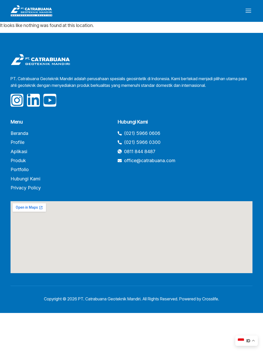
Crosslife (210, 298)
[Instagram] (17, 100)
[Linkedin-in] (33, 100)
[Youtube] (49, 100)
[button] (248, 11)
